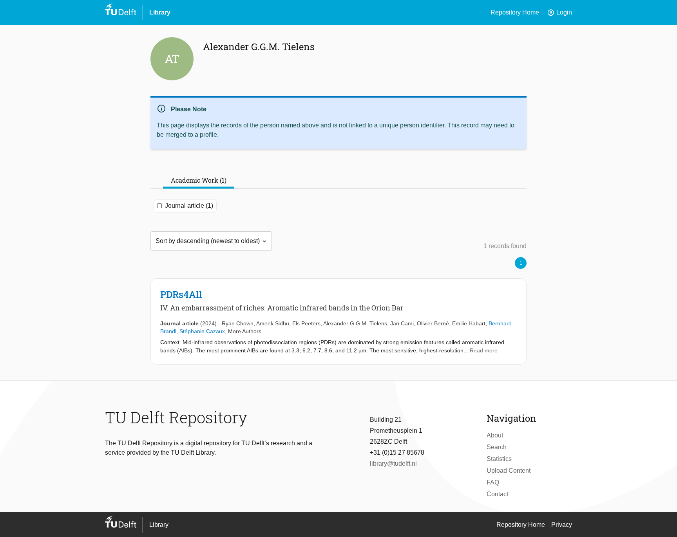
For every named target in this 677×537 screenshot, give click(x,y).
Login (559, 12)
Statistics (499, 458)
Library (159, 12)
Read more (484, 350)
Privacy (561, 524)
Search (497, 447)
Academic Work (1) (198, 180)
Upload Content (508, 470)
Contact (497, 494)
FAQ (493, 482)
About (495, 435)
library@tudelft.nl (393, 463)
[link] (338, 321)
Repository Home (515, 12)
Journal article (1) (189, 205)
